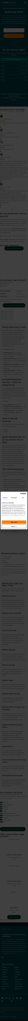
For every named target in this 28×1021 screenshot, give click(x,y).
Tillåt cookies (14, 522)
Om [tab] (23, 497)
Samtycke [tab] (5, 497)
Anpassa (13, 526)
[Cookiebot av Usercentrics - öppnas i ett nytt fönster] (20, 494)
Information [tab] (14, 497)
